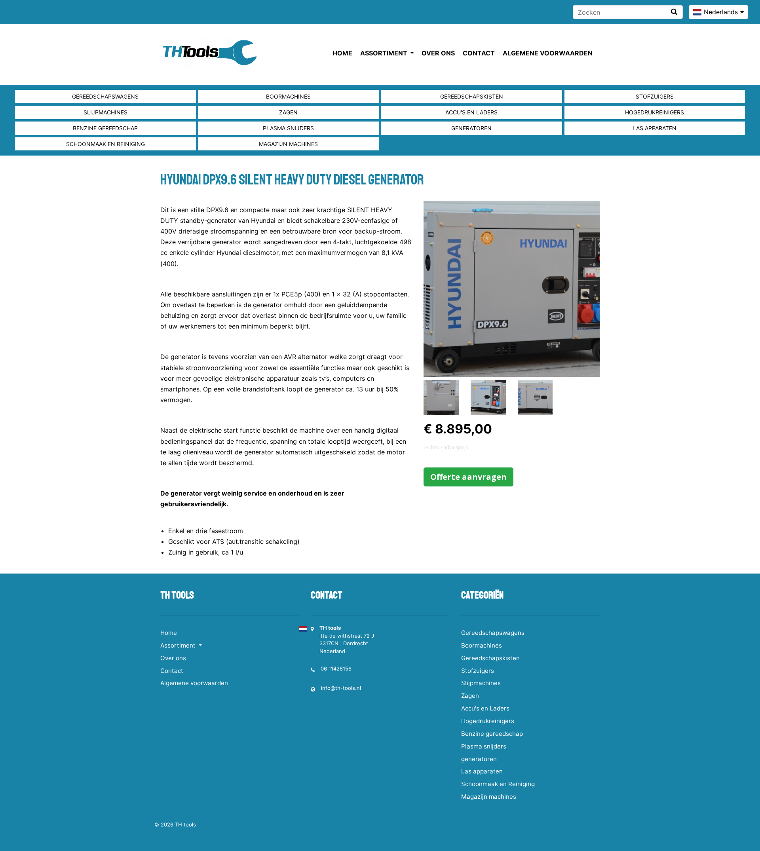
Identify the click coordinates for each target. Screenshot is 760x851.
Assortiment (384, 53)
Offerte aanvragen (468, 476)
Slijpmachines (105, 112)
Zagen (288, 112)
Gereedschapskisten (471, 96)
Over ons (438, 53)
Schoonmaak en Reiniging (105, 144)
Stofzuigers (655, 96)
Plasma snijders (288, 128)
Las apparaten (654, 128)
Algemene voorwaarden (548, 53)
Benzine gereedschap (105, 128)
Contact (479, 53)
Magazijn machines (288, 144)
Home (342, 53)
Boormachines (288, 96)
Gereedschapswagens (105, 96)
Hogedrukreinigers (654, 112)
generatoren (471, 128)
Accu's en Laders (471, 112)
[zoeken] (674, 11)
